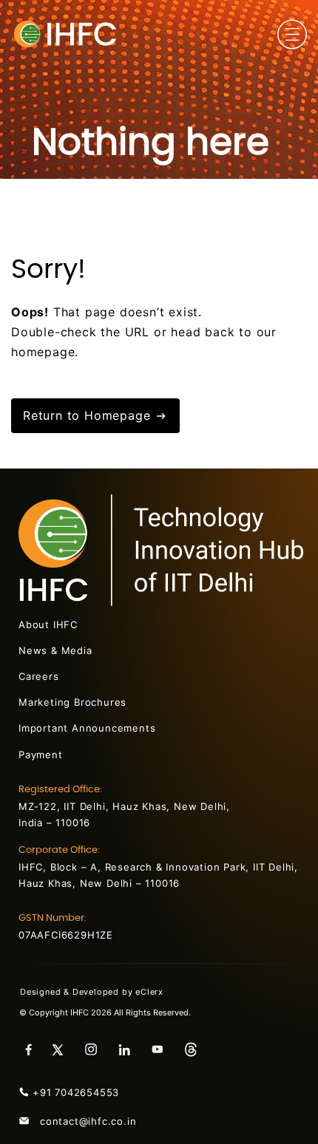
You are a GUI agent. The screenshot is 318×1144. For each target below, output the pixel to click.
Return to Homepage (89, 415)
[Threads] (196, 1049)
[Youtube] (163, 1049)
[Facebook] (29, 1049)
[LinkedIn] (129, 1049)
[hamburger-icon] (291, 37)
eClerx (157, 992)
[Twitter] (63, 1049)
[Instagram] (96, 1049)
